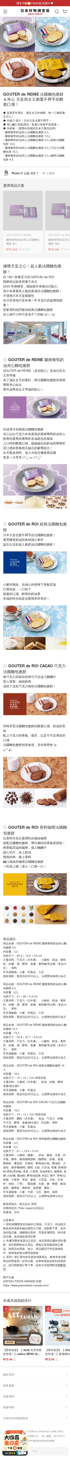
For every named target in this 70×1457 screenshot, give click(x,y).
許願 (27, 173)
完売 (35, 1451)
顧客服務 (8, 1385)
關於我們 (8, 1374)
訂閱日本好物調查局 (15, 1418)
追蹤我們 (8, 1396)
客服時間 (8, 1407)
